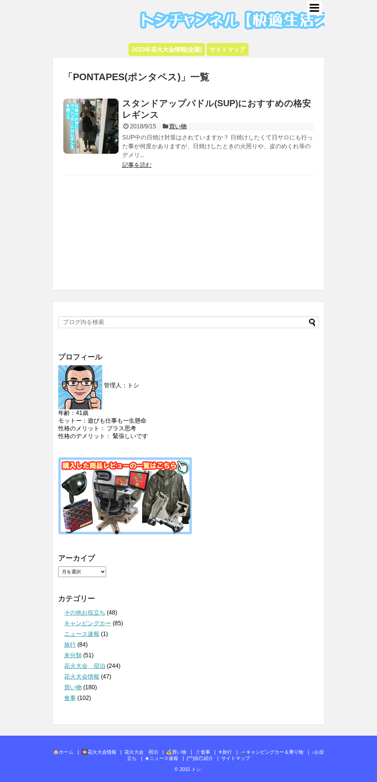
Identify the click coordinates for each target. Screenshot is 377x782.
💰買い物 (176, 752)
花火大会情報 (81, 676)
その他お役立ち (84, 612)
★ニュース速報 (161, 758)
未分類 (73, 655)
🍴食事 (202, 752)
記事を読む (137, 165)
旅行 (70, 644)
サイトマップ (235, 758)
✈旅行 (225, 752)
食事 (70, 698)
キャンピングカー (87, 623)
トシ (74, 11)
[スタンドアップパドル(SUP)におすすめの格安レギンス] (91, 126)
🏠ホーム (63, 752)
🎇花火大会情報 (99, 752)
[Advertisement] (188, 236)
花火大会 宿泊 (84, 666)
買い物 (178, 126)
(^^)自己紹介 (200, 758)
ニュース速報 (81, 634)
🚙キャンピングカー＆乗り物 (271, 752)
